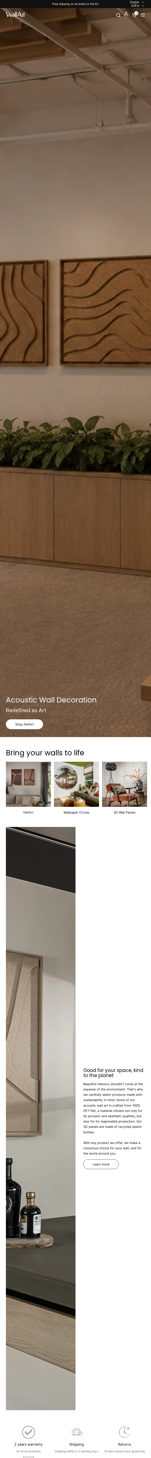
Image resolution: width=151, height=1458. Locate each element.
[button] (118, 15)
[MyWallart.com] (16, 15)
